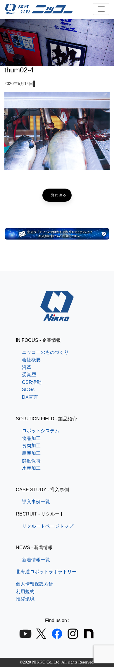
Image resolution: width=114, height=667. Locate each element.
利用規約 (25, 591)
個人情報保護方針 (34, 583)
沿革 (26, 367)
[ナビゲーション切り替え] (101, 9)
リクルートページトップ (47, 526)
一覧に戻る (57, 195)
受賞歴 (29, 374)
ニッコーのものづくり (45, 352)
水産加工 (31, 468)
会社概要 (31, 359)
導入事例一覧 (36, 501)
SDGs (28, 389)
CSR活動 (32, 382)
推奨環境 (25, 598)
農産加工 (31, 453)
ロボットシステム (40, 430)
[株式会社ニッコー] (57, 317)
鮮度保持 (31, 460)
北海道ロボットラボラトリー (46, 571)
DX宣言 (30, 397)
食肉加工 (31, 445)
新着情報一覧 (36, 559)
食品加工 (31, 438)
